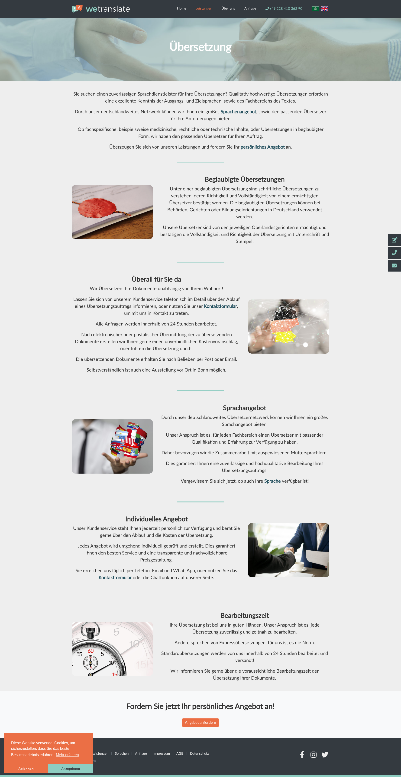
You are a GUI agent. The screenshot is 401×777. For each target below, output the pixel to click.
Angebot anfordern (200, 722)
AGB (180, 753)
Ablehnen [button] (26, 768)
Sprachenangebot (238, 112)
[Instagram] (313, 756)
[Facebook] (302, 756)
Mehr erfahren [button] (67, 755)
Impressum (161, 753)
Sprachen (122, 753)
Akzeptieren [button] (70, 768)
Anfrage (250, 8)
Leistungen (204, 8)
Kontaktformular (220, 306)
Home (181, 8)
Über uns (228, 8)
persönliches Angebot (263, 147)
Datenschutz (199, 753)
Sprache (272, 481)
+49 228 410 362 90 (285, 8)
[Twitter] (325, 756)
